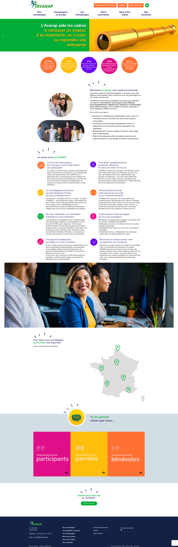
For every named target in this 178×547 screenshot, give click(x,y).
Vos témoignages (82, 13)
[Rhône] (123, 378)
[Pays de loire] (101, 368)
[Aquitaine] (107, 383)
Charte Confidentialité (45, 546)
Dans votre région (125, 13)
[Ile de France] (116, 362)
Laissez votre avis (89, 503)
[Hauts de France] (117, 348)
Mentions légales (33, 546)
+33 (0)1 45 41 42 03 (44, 534)
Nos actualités (146, 13)
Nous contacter (136, 5)
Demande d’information (105, 5)
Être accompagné (39, 13)
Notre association (103, 13)
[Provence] (128, 390)
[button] (2, 35)
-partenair (136, 546)
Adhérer (122, 5)
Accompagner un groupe (61, 13)
